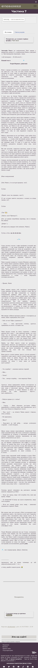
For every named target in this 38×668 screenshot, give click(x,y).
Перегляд (7, 19)
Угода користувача (8, 650)
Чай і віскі (15, 40)
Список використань (17, 19)
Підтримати (6, 645)
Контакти (5, 647)
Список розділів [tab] (19, 32)
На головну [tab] (8, 32)
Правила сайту (7, 648)
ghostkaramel (11, 627)
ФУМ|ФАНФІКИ (11, 6)
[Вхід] (36, 2)
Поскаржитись (19, 597)
